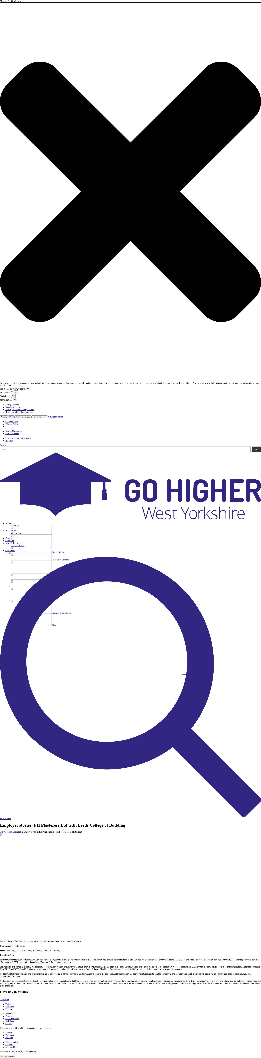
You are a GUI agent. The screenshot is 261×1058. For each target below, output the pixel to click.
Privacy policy (11, 1042)
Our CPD (9, 540)
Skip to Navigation (13, 431)
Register (9, 440)
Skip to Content (12, 433)
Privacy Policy (11, 424)
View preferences (23, 417)
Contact (8, 553)
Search (3, 445)
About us (9, 523)
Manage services (12, 407)
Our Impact (10, 550)
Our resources (11, 538)
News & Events (12, 543)
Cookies (9, 1044)
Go (256, 449)
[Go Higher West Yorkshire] (130, 518)
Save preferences (39, 417)
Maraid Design (30, 1052)
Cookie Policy (11, 421)
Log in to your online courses (18, 438)
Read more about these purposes (19, 412)
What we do (10, 531)
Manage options (12, 405)
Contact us (4, 999)
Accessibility (10, 1047)
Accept (4, 417)
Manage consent (7, 1057)
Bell (13, 1052)
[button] (130, 192)
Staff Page (9, 1021)
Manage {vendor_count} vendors (19, 409)
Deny (11, 417)
